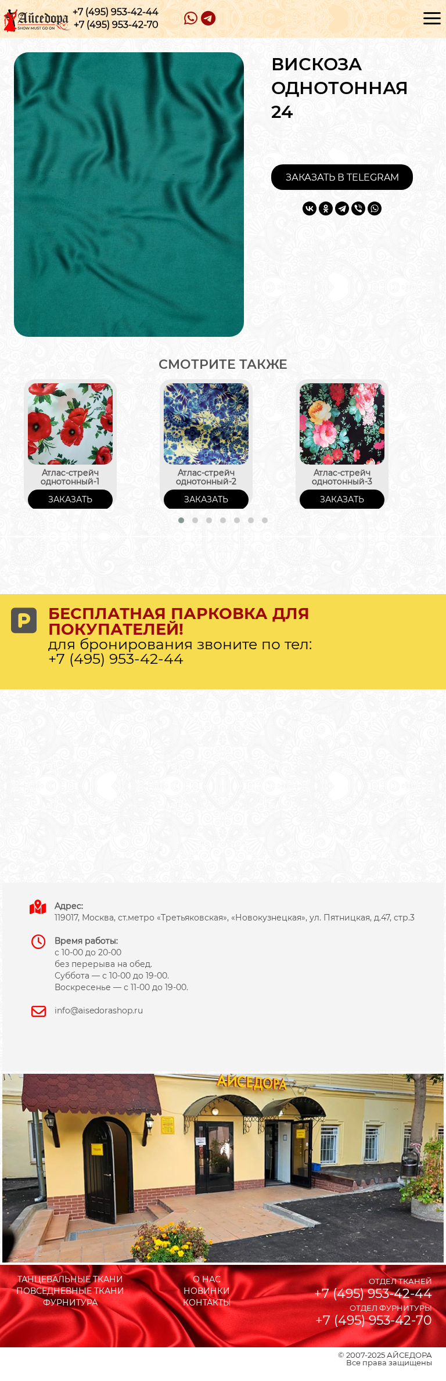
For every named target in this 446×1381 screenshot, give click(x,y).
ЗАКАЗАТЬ (70, 499)
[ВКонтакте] (309, 208)
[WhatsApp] (375, 208)
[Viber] (358, 208)
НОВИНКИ (207, 1291)
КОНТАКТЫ (207, 1302)
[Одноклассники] (326, 208)
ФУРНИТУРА (70, 1302)
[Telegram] (342, 208)
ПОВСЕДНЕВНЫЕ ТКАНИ (70, 1291)
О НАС (207, 1279)
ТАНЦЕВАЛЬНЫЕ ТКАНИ (70, 1279)
